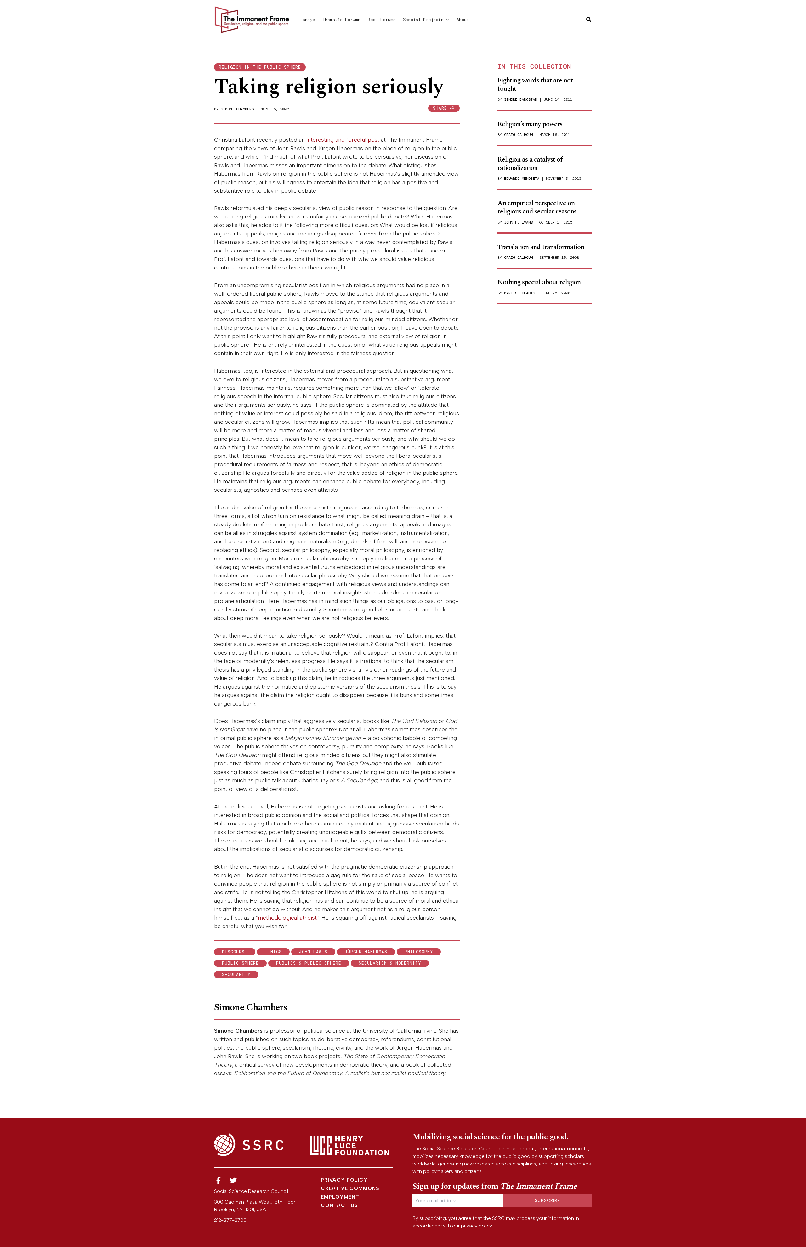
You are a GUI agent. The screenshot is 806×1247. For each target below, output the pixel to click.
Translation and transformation (540, 247)
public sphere (240, 963)
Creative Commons (350, 1188)
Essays (307, 19)
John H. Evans (518, 222)
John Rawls (313, 952)
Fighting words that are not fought (535, 84)
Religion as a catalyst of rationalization (530, 163)
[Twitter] (233, 1181)
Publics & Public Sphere (308, 963)
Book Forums (381, 19)
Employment (340, 1197)
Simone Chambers (237, 108)
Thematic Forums (341, 19)
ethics (273, 952)
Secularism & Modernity (390, 963)
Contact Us (339, 1205)
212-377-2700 (230, 1220)
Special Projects (423, 19)
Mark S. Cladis (519, 293)
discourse (234, 952)
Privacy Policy (344, 1180)
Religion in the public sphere (260, 67)
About (463, 19)
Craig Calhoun (518, 134)
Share (441, 108)
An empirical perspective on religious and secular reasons (536, 207)
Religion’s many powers (529, 124)
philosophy (419, 952)
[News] (218, 1181)
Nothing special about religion (539, 282)
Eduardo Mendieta (521, 178)
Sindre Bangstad (520, 99)
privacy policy (476, 1226)
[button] (446, 19)
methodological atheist (287, 917)
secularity (236, 974)
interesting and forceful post (342, 139)
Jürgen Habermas (366, 952)
